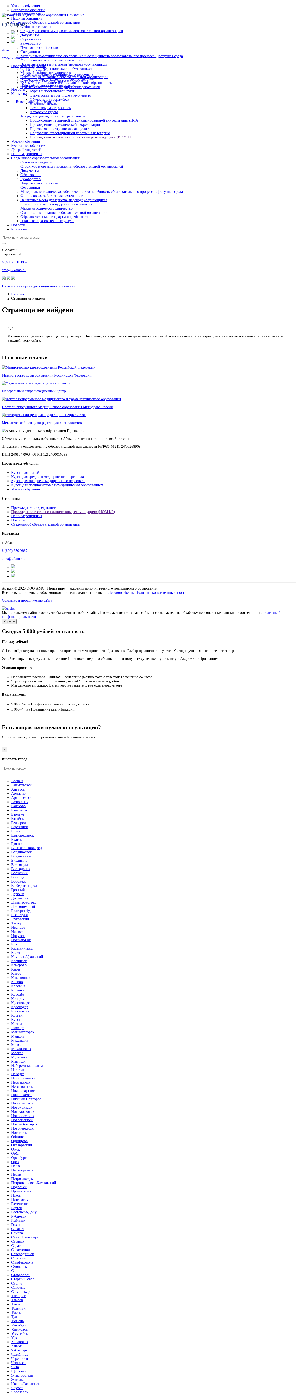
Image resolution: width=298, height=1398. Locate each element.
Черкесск (18, 1363)
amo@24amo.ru (14, 58)
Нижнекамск (21, 1095)
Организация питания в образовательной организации (64, 212)
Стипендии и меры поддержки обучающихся (56, 68)
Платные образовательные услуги (47, 221)
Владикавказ (21, 856)
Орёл (15, 1153)
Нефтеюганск (22, 1086)
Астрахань (19, 802)
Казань (16, 944)
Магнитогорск (22, 1032)
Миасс (16, 1045)
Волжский (19, 873)
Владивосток (21, 852)
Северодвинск (22, 1254)
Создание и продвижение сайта (27, 600)
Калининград (22, 948)
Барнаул (17, 814)
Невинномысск (23, 1078)
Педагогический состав (39, 48)
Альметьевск (21, 785)
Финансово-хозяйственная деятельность (52, 60)
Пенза (16, 1166)
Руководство (30, 43)
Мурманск (19, 1057)
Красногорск (21, 1003)
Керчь (15, 969)
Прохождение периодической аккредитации (65, 125)
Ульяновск (19, 1329)
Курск (16, 1019)
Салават (17, 1229)
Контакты (19, 94)
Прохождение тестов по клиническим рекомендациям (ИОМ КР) (81, 137)
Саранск (17, 1241)
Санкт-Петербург (25, 1237)
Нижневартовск (24, 1091)
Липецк (17, 1028)
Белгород (18, 823)
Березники (19, 827)
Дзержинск (20, 898)
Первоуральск (22, 1170)
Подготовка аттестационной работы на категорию (70, 133)
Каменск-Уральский (27, 957)
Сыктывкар (20, 1292)
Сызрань (18, 1287)
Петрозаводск (22, 1179)
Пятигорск (19, 1199)
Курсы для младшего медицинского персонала (57, 78)
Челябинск (19, 1354)
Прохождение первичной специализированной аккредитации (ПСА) (84, 120)
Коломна (18, 986)
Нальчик (18, 1070)
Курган (17, 1015)
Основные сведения (36, 27)
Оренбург (19, 1158)
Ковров (17, 982)
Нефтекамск (20, 1082)
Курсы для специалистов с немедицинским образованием (66, 83)
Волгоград (19, 865)
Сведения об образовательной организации (45, 22)
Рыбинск (18, 1220)
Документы (29, 35)
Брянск (16, 844)
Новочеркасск (22, 1128)
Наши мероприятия (26, 18)
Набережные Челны (27, 1066)
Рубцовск (18, 1216)
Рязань (16, 1225)
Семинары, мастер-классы (50, 108)
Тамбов (17, 1300)
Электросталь (22, 1375)
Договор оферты (121, 592)
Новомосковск (22, 1112)
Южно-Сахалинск (25, 1384)
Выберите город (24, 886)
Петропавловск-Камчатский (33, 1183)
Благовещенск (22, 835)
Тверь (15, 1304)
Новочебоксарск (24, 1124)
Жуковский (20, 919)
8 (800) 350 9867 (14, 25)
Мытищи (18, 1061)
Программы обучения (28, 66)
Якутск (17, 1388)
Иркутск (18, 936)
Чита (15, 1367)
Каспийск (19, 961)
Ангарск (18, 789)
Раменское (19, 1204)
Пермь (16, 1174)
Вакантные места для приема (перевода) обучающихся (63, 64)
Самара (17, 1233)
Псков (16, 1195)
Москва (17, 1053)
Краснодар (19, 1007)
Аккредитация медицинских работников (52, 116)
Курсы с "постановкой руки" (53, 91)
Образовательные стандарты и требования (54, 217)
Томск (16, 1313)
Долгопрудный (23, 906)
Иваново (18, 927)
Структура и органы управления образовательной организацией (71, 31)
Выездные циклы (44, 104)
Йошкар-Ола (21, 940)
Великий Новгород (26, 848)
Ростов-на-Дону (24, 1212)
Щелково (18, 1371)
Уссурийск (19, 1333)
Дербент (17, 894)
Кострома (18, 999)
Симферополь (22, 1262)
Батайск (17, 819)
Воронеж (18, 881)
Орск (15, 1162)
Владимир (19, 860)
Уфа (14, 1338)
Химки (16, 1346)
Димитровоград (23, 902)
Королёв (17, 994)
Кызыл (16, 1024)
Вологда (17, 877)
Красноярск (20, 1011)
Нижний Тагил (23, 1103)
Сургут (17, 1283)
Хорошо (9, 621)
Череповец (19, 1359)
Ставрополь (20, 1275)
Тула (14, 1317)
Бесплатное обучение (28, 10)
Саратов (17, 1246)
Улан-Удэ (18, 1325)
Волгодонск (20, 869)
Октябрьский (21, 1145)
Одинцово (19, 1141)
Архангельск (21, 798)
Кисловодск (20, 978)
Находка (17, 1074)
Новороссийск (22, 1116)
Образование (30, 39)
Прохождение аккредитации (33, 508)
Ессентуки (19, 915)
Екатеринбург (22, 911)
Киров (16, 973)
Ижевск (17, 932)
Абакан (8, 50)
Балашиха (19, 810)
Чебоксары (19, 1350)
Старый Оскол (22, 1279)
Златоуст (18, 923)
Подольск (19, 1187)
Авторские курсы (44, 112)
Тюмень (17, 1321)
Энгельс (17, 1379)
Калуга (16, 952)
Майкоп (17, 1036)
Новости (18, 89)
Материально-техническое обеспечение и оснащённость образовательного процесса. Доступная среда (101, 56)
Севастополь (21, 1250)
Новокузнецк (21, 1107)
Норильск (19, 1132)
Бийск (16, 831)
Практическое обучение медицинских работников (60, 87)
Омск (15, 1149)
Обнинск (18, 1137)
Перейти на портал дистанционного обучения (38, 286)
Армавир (18, 793)
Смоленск (19, 1266)
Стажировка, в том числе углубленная (60, 95)
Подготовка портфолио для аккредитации (63, 129)
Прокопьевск (21, 1191)
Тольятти (18, 1308)
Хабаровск (19, 1342)
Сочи (15, 1271)
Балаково (18, 806)
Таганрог (18, 1296)
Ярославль (19, 1392)
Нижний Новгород (26, 1099)
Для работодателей (26, 150)
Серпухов (19, 1258)
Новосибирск (22, 1120)
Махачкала (19, 1040)
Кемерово (19, 965)
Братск (16, 839)
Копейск (18, 990)
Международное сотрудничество (46, 208)
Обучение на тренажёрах (49, 99)
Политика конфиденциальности (160, 592)
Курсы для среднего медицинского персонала (56, 74)
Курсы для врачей (34, 70)
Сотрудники (30, 52)
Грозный (18, 890)
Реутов (16, 1208)
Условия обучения (25, 6)
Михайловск (21, 1049)
